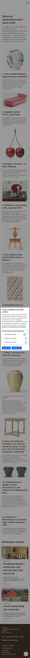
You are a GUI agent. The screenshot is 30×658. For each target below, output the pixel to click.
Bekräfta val (6, 348)
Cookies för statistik (10, 342)
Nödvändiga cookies (10, 334)
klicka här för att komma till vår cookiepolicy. (14, 327)
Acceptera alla (17, 348)
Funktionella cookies (10, 338)
